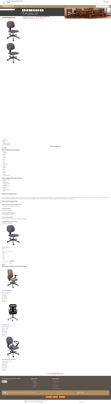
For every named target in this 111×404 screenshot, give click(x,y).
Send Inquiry (5, 139)
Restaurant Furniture (56, 382)
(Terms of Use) (45, 400)
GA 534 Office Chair (5, 324)
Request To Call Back (5, 140)
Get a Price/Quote (4, 147)
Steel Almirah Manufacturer (57, 388)
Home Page (17, 6)
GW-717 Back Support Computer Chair (9, 359)
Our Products (6, 6)
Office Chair (54, 383)
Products (4, 142)
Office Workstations (56, 385)
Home (4, 141)
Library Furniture (55, 386)
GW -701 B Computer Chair (7, 290)
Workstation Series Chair (6, 143)
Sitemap (34, 386)
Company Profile (24, 6)
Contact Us (30, 6)
